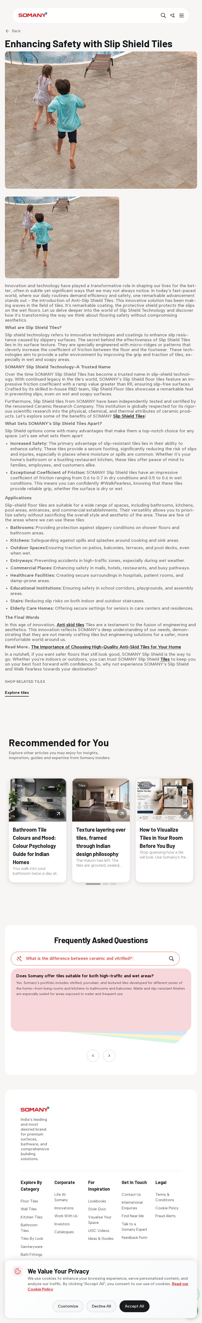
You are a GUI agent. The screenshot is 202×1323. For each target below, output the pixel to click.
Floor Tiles (29, 1201)
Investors (62, 1224)
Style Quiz (97, 1209)
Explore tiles (17, 692)
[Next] (109, 1056)
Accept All (134, 1306)
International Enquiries (132, 1205)
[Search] (163, 15)
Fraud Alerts (165, 1216)
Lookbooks (97, 1201)
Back (16, 31)
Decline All (101, 1306)
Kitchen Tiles (32, 1217)
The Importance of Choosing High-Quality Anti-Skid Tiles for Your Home (106, 647)
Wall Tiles (29, 1209)
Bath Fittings (31, 1254)
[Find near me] (172, 15)
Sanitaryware (32, 1247)
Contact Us (131, 1194)
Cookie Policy (167, 1208)
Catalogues (64, 1232)
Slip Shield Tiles (129, 416)
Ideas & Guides (101, 1238)
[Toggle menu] (181, 15)
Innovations (64, 1208)
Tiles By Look (32, 1238)
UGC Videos (98, 1231)
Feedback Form (134, 1237)
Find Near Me (133, 1216)
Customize (68, 1306)
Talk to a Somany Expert (134, 1227)
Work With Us (66, 1216)
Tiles (165, 659)
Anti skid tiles (70, 624)
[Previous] (93, 1056)
